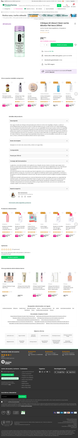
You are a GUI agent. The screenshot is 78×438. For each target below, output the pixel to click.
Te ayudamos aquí (7, 375)
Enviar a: (60, 1)
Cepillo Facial (22, 308)
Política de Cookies (72, 425)
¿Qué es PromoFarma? (28, 371)
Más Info (52, 72)
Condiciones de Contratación (70, 421)
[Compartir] (75, 23)
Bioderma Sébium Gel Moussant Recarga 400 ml (24, 318)
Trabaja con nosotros (27, 375)
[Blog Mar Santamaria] (25, 196)
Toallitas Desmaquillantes (42, 310)
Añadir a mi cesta (62, 45)
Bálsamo (15, 308)
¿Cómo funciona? (26, 373)
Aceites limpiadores (7, 308)
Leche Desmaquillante (65, 308)
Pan (73, 308)
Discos (38, 308)
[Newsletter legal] (2, 401)
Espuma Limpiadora (46, 308)
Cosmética (12, 12)
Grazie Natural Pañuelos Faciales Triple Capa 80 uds (22, 316)
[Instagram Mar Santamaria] (19, 196)
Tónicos (51, 310)
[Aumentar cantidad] (47, 45)
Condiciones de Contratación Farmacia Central (67, 423)
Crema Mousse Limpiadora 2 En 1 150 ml (50, 319)
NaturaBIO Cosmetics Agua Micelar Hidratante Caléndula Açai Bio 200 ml (52, 321)
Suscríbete (22, 396)
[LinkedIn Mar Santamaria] (22, 196)
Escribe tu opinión (13, 257)
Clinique (42, 30)
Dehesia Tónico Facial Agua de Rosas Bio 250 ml (57, 323)
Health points (25, 383)
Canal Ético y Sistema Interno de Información (69, 427)
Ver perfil (29, 196)
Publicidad (24, 381)
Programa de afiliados (27, 377)
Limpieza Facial (23, 12)
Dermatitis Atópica (31, 308)
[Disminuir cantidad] (42, 45)
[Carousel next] (76, 93)
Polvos (32, 310)
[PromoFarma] (9, 5)
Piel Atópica (27, 310)
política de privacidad (13, 401)
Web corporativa (26, 385)
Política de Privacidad (26, 406)
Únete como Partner (27, 379)
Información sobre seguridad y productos (20, 202)
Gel (53, 308)
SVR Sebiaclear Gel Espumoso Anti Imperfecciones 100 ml (50, 318)
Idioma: (70, 1)
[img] (19, 41)
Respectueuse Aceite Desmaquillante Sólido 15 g (28, 319)
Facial (17, 12)
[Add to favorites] (75, 45)
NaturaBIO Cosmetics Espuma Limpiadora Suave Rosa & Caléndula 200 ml (26, 323)
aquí (9, 384)
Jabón (57, 308)
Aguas (30, 12)
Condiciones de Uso (72, 420)
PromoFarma (6, 12)
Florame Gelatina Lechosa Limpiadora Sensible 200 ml (20, 321)
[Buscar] (59, 5)
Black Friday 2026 (26, 387)
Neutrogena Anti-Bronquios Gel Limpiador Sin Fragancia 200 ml (51, 316)
